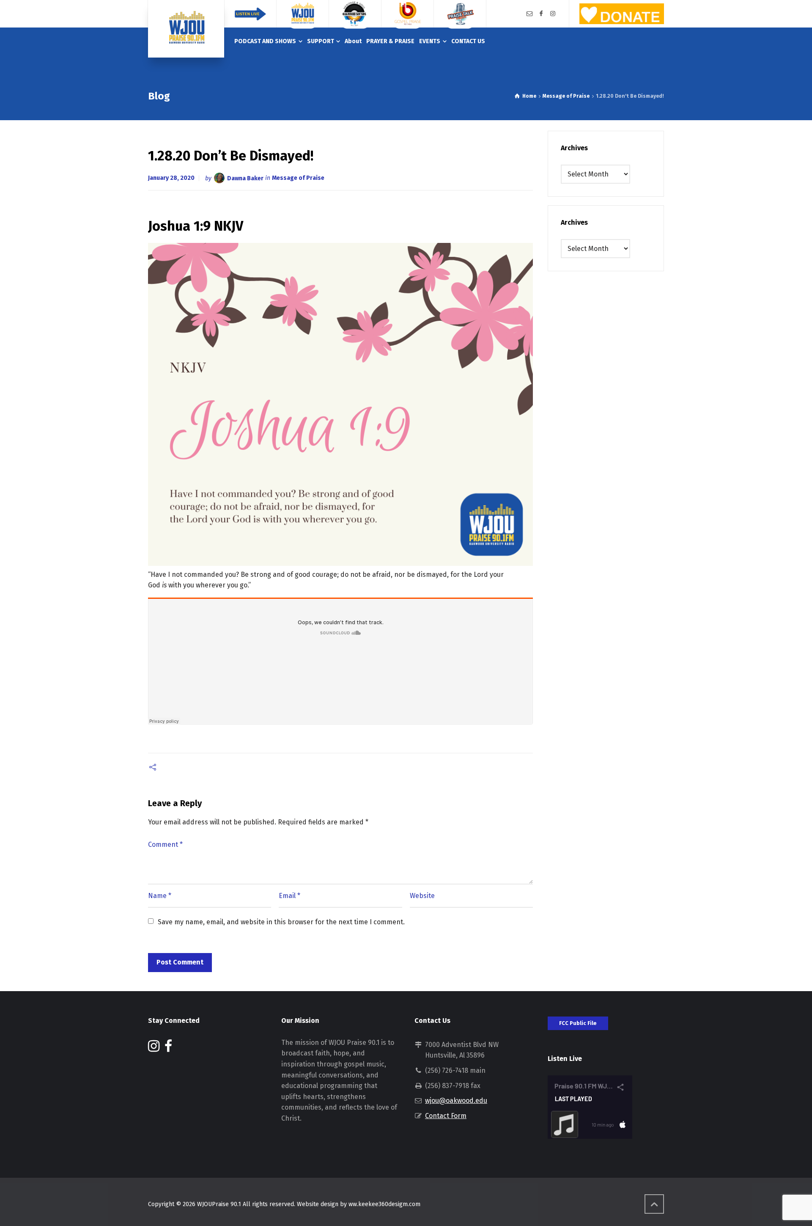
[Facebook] (541, 13)
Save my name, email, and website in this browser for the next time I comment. (281, 922)
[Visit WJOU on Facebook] (168, 1048)
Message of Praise (298, 178)
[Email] (529, 13)
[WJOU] (186, 29)
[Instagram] (553, 13)
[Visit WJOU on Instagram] (153, 1048)
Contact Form (445, 1116)
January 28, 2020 (171, 178)
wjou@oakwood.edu (456, 1101)
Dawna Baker (245, 178)
